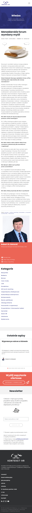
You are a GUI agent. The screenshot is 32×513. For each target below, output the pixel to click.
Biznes (3, 278)
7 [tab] (16, 368)
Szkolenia (12, 38)
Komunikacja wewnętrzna (10, 294)
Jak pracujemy (5, 480)
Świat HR (4, 313)
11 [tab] (22, 368)
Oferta (3, 483)
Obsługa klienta (6, 302)
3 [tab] (11, 368)
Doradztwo (5, 286)
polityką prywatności (22, 439)
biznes (7, 212)
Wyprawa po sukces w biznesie (15, 341)
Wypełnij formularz (13, 382)
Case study (4, 38)
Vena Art (17, 511)
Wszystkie (4, 272)
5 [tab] (14, 368)
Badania (4, 275)
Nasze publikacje (7, 300)
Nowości (3, 474)
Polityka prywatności (13, 509)
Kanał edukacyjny (6, 477)
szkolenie (11, 213)
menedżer (22, 212)
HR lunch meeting (7, 289)
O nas (3, 492)
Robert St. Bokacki (23, 38)
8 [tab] (18, 368)
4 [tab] (12, 368)
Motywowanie (5, 297)
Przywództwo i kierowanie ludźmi (12, 308)
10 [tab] (21, 368)
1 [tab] (8, 368)
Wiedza (3, 486)
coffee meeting (13, 212)
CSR (2, 283)
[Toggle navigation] (29, 3)
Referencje (4, 495)
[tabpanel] (16, 352)
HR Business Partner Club (9, 489)
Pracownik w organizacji (9, 305)
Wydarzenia (5, 319)
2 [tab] (9, 368)
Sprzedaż (4, 311)
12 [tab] (24, 368)
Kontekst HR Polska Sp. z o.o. (12, 508)
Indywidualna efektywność (10, 292)
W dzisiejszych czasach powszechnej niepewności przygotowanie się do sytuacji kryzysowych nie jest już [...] (15, 352)
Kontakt (3, 498)
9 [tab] (19, 368)
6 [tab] (15, 368)
